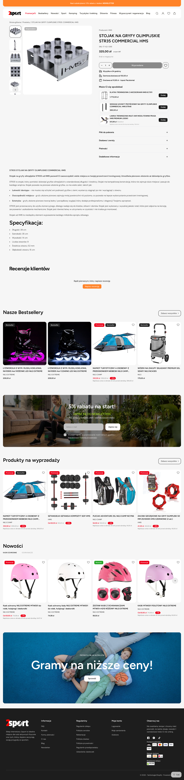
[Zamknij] (121, 358)
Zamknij (106, 415)
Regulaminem (86, 405)
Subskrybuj (78, 415)
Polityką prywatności (105, 405)
